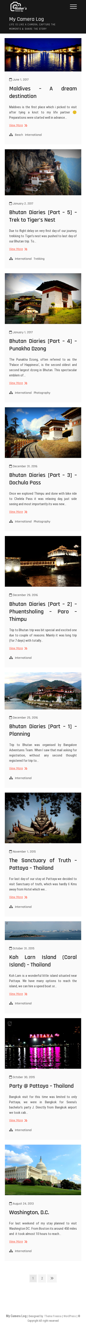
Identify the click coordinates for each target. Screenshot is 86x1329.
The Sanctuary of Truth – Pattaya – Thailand (43, 864)
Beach (19, 135)
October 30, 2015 (23, 1077)
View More (17, 125)
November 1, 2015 (24, 852)
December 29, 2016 (25, 595)
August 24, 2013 (23, 1204)
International (33, 135)
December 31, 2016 (24, 466)
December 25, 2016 (25, 718)
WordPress (70, 1316)
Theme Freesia (52, 1316)
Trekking (39, 259)
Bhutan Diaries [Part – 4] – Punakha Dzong (43, 344)
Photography (42, 393)
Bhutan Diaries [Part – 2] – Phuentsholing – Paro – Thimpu (43, 611)
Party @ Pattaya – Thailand (41, 1086)
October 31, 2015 (23, 948)
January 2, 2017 (22, 204)
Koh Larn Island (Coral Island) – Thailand (43, 961)
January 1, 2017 (22, 332)
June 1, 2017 (20, 80)
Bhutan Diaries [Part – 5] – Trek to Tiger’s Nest (43, 216)
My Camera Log (26, 19)
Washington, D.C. (29, 1212)
